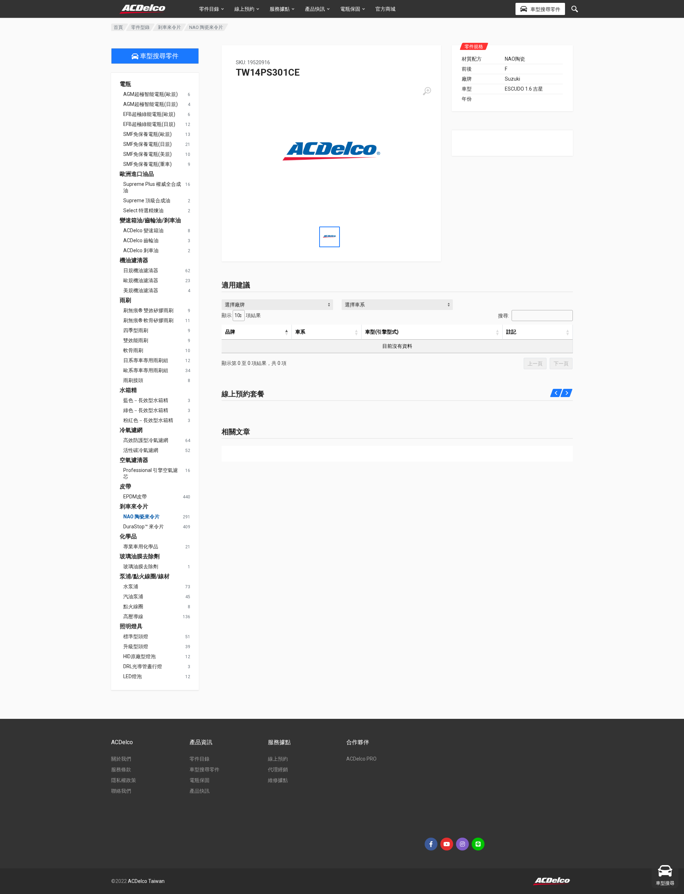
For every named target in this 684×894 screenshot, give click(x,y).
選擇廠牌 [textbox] (235, 305)
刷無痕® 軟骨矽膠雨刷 (148, 320)
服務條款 (121, 769)
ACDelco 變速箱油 (143, 230)
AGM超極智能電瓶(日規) (150, 104)
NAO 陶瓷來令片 (141, 516)
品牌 (230, 332)
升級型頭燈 (135, 646)
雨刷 (125, 300)
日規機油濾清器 (140, 270)
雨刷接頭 (133, 380)
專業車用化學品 (140, 546)
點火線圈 (133, 606)
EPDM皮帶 (135, 496)
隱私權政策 (123, 780)
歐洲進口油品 (137, 174)
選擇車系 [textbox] (355, 305)
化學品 (128, 536)
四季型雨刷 (135, 330)
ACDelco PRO (361, 759)
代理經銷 (278, 769)
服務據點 (280, 9)
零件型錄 (140, 27)
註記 (511, 332)
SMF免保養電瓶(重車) (147, 164)
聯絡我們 (121, 791)
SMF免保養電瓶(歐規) (147, 134)
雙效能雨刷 (135, 340)
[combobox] (277, 304)
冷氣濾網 (131, 430)
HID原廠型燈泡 (139, 656)
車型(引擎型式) (382, 332)
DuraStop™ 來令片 (143, 526)
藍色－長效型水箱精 (145, 400)
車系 (300, 332)
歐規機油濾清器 (140, 280)
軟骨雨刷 (133, 350)
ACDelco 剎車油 (141, 250)
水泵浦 (130, 586)
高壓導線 (133, 616)
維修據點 (278, 780)
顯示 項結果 (241, 315)
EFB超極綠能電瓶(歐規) (149, 114)
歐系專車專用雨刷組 (145, 370)
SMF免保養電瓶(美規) (147, 154)
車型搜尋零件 (158, 56)
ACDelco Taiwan (146, 881)
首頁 (118, 27)
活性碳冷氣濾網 (140, 450)
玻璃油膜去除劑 (140, 556)
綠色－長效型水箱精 (145, 410)
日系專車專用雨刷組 (145, 360)
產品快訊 (315, 9)
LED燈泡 (132, 676)
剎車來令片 (169, 27)
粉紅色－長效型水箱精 (148, 420)
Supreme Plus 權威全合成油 (152, 187)
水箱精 (128, 390)
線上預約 (244, 9)
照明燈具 (131, 626)
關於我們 (121, 759)
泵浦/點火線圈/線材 (145, 576)
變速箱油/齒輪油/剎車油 (150, 220)
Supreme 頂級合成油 (146, 200)
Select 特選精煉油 (143, 210)
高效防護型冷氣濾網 (145, 440)
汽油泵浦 (133, 596)
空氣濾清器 (134, 460)
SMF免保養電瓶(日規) (147, 144)
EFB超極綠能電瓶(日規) (149, 124)
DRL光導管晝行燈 (142, 666)
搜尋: (503, 316)
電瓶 (125, 84)
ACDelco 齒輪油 (141, 240)
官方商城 (385, 9)
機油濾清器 (134, 260)
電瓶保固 (350, 9)
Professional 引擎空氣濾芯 (150, 473)
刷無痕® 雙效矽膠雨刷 (148, 310)
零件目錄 (209, 9)
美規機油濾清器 (140, 290)
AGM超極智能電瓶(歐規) (150, 94)
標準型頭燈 (135, 636)
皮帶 (125, 486)
